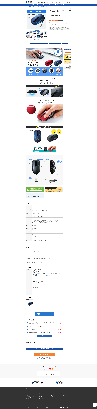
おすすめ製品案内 (41, 393)
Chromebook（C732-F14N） (48, 277)
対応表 (50, 4)
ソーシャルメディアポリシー (41, 407)
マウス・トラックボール (37, 6)
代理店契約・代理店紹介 (29, 398)
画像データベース (41, 398)
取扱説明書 (40, 396)
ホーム (29, 407)
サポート (38, 4)
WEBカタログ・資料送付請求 (55, 393)
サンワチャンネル (62, 4)
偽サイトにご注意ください (30, 403)
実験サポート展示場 (53, 395)
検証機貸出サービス (29, 395)
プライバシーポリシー (34, 407)
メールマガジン (53, 394)
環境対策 (64, 395)
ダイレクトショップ (46, 2)
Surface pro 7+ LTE (35, 275)
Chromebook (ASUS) (47, 275)
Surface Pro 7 (35, 277)
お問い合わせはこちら (44, 354)
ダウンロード (44, 4)
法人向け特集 (56, 4)
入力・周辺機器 (32, 6)
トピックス (40, 388)
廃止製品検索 (53, 396)
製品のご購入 (65, 388)
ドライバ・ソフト (41, 397)
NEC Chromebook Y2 (36, 276)
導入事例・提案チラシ (29, 397)
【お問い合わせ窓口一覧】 (40, 358)
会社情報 (39, 2)
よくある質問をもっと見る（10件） (44, 335)
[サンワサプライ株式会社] (29, 2)
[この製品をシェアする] (70, 9)
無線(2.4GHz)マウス (43, 6)
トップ (26, 6)
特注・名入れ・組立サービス (30, 396)
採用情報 (42, 2)
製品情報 (33, 4)
